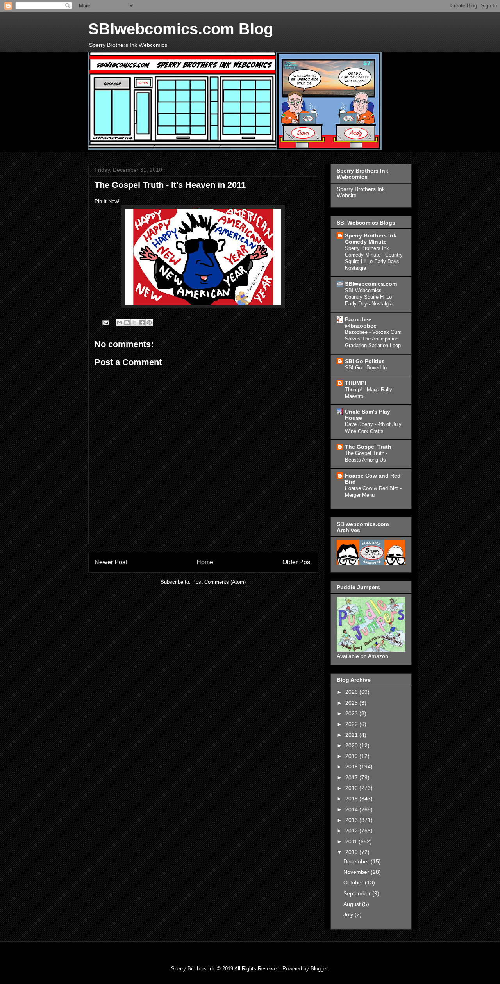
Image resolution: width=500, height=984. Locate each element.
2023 (352, 713)
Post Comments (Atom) (219, 582)
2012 (352, 830)
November (357, 872)
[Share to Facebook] (142, 322)
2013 (352, 820)
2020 (352, 745)
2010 (352, 852)
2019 (352, 756)
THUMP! (355, 383)
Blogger (319, 969)
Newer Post (111, 562)
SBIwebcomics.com (371, 284)
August (352, 904)
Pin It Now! (107, 201)
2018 (352, 766)
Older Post (297, 562)
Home (204, 562)
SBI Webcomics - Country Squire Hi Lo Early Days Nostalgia (369, 297)
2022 (352, 724)
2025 (352, 703)
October (354, 882)
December (357, 861)
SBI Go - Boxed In (366, 368)
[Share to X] (134, 322)
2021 (352, 735)
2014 (352, 809)
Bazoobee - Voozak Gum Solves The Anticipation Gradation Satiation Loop (373, 339)
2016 (352, 788)
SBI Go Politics (365, 361)
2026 (352, 692)
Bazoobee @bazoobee (361, 322)
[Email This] (119, 322)
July (349, 914)
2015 (352, 798)
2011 (352, 841)
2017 (352, 777)
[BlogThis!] (127, 322)
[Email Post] (105, 322)
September (357, 893)
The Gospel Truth (368, 447)
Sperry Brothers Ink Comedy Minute (370, 238)
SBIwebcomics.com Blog (180, 28)
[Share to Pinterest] (149, 322)
